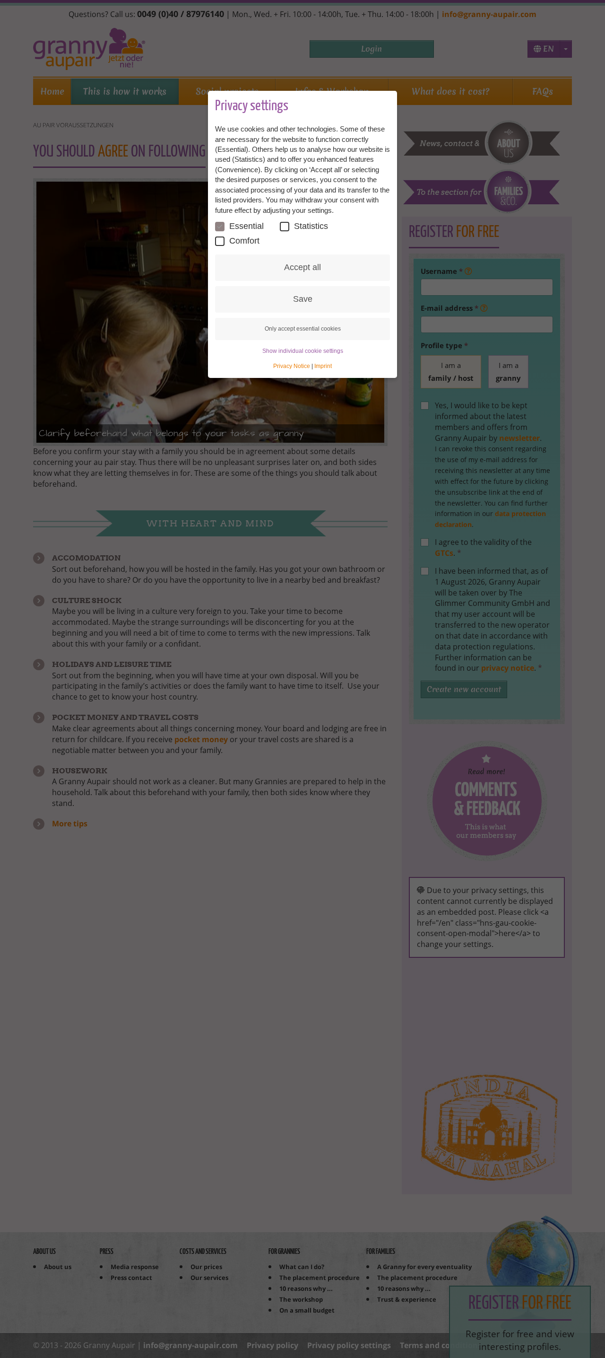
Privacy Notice (291, 366)
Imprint (323, 366)
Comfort (244, 240)
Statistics (311, 226)
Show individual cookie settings (302, 351)
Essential (246, 226)
